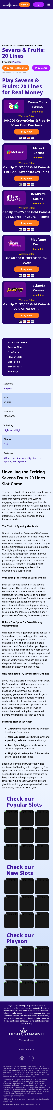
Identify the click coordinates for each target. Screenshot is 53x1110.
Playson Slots (15, 356)
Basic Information (18, 342)
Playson (16, 61)
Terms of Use (26, 1040)
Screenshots (15, 366)
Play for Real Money (15, 67)
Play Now (26, 131)
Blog (38, 1104)
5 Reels (7, 458)
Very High (15, 430)
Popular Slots (15, 347)
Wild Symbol (19, 461)
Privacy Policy (26, 1049)
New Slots (13, 352)
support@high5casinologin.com (13, 1096)
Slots (12, 45)
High (6, 430)
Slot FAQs (13, 371)
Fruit (6, 444)
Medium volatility (22, 458)
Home (5, 45)
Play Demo (41, 67)
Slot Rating (14, 361)
